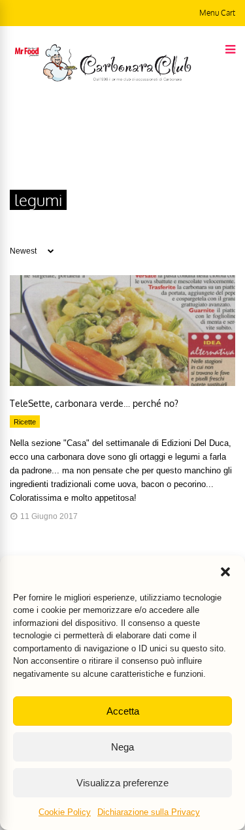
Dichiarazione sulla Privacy (148, 812)
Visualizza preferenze (122, 782)
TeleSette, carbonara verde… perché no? (94, 403)
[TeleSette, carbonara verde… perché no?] (122, 383)
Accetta (122, 711)
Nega (122, 746)
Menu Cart (217, 13)
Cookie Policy (65, 812)
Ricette (25, 422)
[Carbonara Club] (117, 78)
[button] (225, 571)
